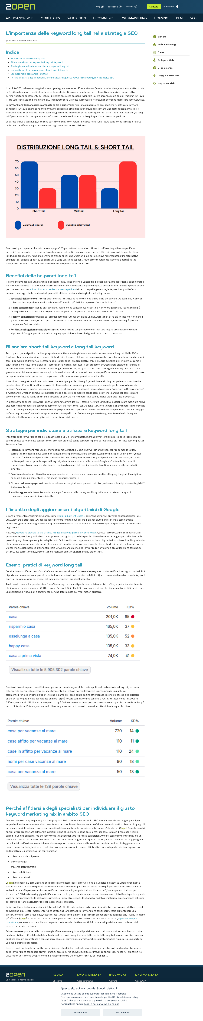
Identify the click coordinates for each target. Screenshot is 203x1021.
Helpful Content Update (71, 515)
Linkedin (129, 6)
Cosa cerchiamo (85, 981)
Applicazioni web (19, 18)
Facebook (113, 6)
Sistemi (162, 36)
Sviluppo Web (166, 60)
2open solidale (166, 83)
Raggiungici (117, 974)
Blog (98, 6)
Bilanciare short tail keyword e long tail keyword (37, 62)
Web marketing (134, 18)
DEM (179, 18)
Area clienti (168, 6)
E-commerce (104, 18)
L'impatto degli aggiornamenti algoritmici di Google (39, 69)
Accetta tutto (80, 1012)
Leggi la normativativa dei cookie (101, 1004)
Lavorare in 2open (89, 974)
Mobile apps (50, 18)
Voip (193, 18)
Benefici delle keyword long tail (28, 58)
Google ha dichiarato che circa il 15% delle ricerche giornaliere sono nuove (56, 532)
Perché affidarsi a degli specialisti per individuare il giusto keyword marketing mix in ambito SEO (62, 77)
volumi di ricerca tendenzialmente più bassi (53, 289)
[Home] (25, 7)
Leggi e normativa (168, 75)
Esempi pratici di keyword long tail (29, 73)
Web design (76, 18)
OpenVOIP (140, 981)
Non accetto (122, 1012)
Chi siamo (57, 981)
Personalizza (68, 1004)
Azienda (58, 974)
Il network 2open (146, 974)
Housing (161, 18)
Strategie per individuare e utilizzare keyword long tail (40, 66)
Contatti (153, 6)
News (161, 52)
